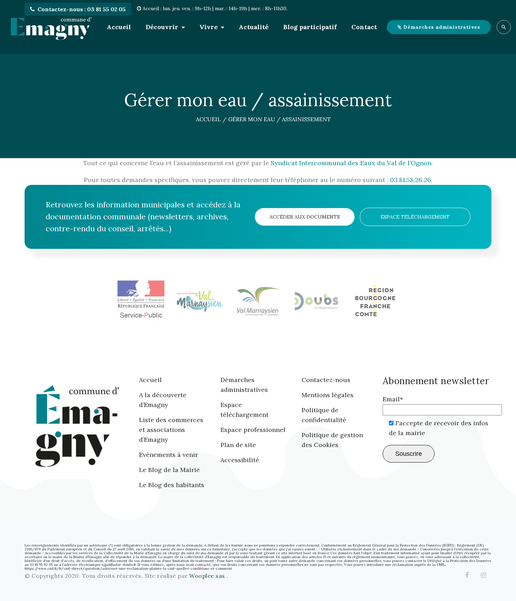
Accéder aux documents (305, 217)
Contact (364, 27)
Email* (393, 399)
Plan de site (238, 445)
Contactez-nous (326, 380)
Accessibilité (239, 460)
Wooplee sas (207, 575)
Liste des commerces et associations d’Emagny (171, 430)
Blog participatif (310, 27)
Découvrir (162, 27)
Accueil (119, 27)
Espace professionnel (252, 430)
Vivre (208, 27)
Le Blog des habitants (171, 485)
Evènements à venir (168, 455)
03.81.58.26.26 (410, 180)
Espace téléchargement (415, 217)
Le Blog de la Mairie (169, 470)
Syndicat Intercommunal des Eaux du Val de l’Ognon (351, 163)
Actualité (254, 27)
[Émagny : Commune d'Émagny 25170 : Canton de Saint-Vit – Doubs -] (51, 27)
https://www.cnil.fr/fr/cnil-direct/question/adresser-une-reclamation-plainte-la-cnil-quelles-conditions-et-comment (128, 568)
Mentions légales (327, 395)
